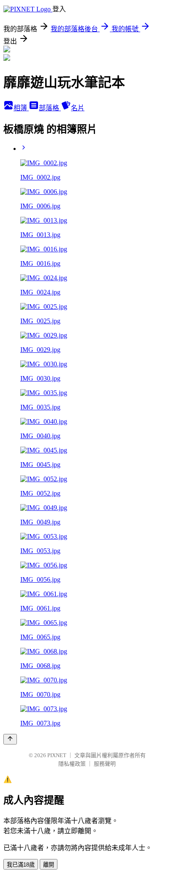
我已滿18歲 (21, 865)
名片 (77, 108)
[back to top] (10, 739)
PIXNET (56, 755)
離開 (48, 865)
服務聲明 (105, 764)
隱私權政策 (72, 764)
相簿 (21, 108)
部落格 (50, 108)
